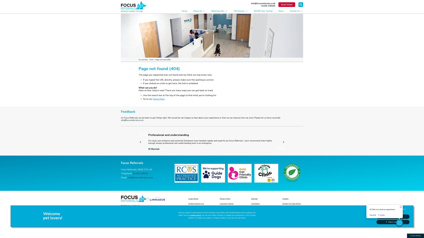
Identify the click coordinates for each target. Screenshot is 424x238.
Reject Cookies (394, 222)
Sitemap (254, 199)
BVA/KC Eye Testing (263, 11)
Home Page (159, 99)
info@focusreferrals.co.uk (263, 3)
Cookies (285, 199)
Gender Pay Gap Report (291, 204)
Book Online (286, 4)
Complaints (255, 204)
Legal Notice (193, 199)
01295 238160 (268, 6)
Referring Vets (217, 11)
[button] (399, 222)
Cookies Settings (415, 236)
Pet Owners (239, 11)
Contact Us (295, 11)
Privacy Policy (225, 199)
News (281, 11)
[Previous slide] (140, 142)
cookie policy (195, 215)
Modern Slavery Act (196, 204)
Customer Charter (227, 204)
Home (184, 11)
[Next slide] (283, 142)
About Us (197, 11)
